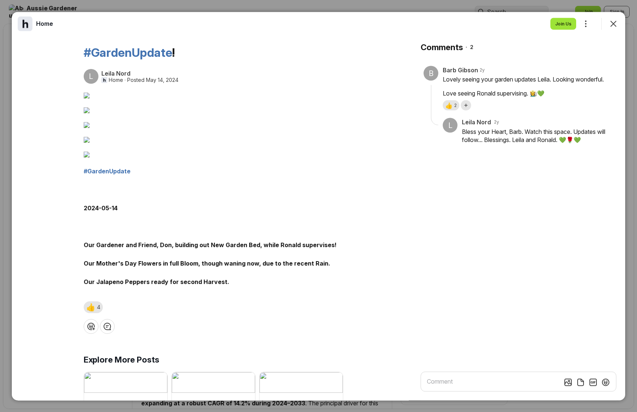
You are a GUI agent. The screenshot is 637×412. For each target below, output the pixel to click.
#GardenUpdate (128, 52)
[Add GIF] (593, 382)
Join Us (563, 23)
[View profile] (25, 23)
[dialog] (318, 206)
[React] (91, 326)
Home (116, 80)
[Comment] (107, 326)
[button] (93, 307)
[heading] (44, 23)
